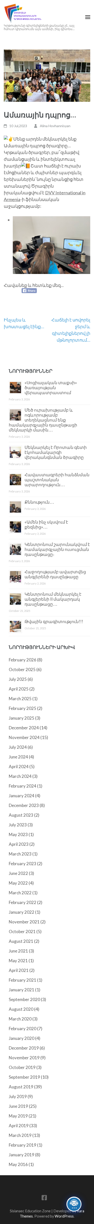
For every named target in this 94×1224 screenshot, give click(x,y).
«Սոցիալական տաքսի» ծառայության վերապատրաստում (51, 387)
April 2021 (19, 970)
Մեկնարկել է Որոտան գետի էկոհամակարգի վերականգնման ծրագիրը (56, 452)
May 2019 (18, 1115)
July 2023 (18, 824)
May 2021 (18, 960)
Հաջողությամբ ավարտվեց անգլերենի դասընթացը (55, 574)
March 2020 (20, 1018)
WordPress (64, 1216)
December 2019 (24, 1048)
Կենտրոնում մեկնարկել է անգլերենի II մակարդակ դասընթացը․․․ (53, 599)
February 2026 (22, 659)
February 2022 (22, 902)
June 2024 (18, 756)
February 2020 (22, 1028)
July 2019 (18, 1096)
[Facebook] (44, 1198)
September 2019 (24, 1077)
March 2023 (20, 853)
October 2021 (22, 931)
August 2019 (21, 1086)
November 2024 (24, 737)
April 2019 (19, 1125)
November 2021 (24, 921)
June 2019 (18, 1106)
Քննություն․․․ (39, 502)
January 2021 (21, 989)
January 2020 (21, 1038)
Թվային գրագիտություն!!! (54, 621)
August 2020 (21, 1009)
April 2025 (19, 689)
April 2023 (19, 844)
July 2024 (18, 747)
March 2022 (20, 892)
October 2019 (22, 1067)
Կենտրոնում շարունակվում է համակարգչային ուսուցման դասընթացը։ (57, 549)
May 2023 (18, 834)
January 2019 (21, 1154)
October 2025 (22, 669)
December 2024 (24, 727)
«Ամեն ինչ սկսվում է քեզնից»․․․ (46, 524)
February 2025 (22, 708)
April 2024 (19, 766)
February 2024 (22, 786)
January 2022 (21, 912)
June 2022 (18, 873)
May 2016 (18, 1164)
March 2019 (20, 1135)
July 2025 (18, 679)
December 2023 (24, 805)
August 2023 (21, 815)
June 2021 (18, 951)
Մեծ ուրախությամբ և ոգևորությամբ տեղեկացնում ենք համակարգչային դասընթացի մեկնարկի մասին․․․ (43, 419)
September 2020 (24, 999)
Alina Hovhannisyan (55, 126)
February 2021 (22, 980)
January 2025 (21, 718)
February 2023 (22, 863)
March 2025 (20, 698)
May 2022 (18, 883)
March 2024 (20, 776)
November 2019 (24, 1057)
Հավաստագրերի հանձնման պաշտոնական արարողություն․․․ (57, 479)
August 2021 (21, 941)
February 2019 (22, 1145)
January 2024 (21, 795)
